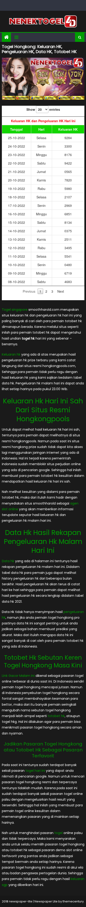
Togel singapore (15, 309)
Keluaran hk (11, 354)
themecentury (73, 901)
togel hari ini (35, 770)
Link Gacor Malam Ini (18, 675)
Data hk (8, 561)
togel (58, 833)
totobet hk (56, 716)
